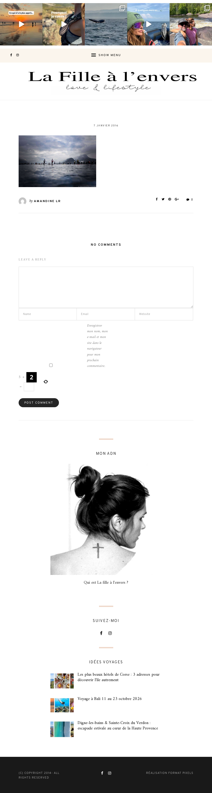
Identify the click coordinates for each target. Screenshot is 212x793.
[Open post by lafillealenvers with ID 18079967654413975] (63, 24)
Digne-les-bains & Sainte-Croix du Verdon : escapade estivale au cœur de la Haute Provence (118, 725)
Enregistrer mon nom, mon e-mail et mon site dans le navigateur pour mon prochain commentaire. (97, 346)
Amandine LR (47, 201)
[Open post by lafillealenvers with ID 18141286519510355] (191, 24)
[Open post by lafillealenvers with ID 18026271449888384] (21, 24)
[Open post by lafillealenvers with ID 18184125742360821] (148, 24)
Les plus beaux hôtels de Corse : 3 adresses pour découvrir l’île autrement (119, 677)
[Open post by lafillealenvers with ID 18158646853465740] (106, 24)
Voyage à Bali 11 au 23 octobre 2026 (110, 699)
